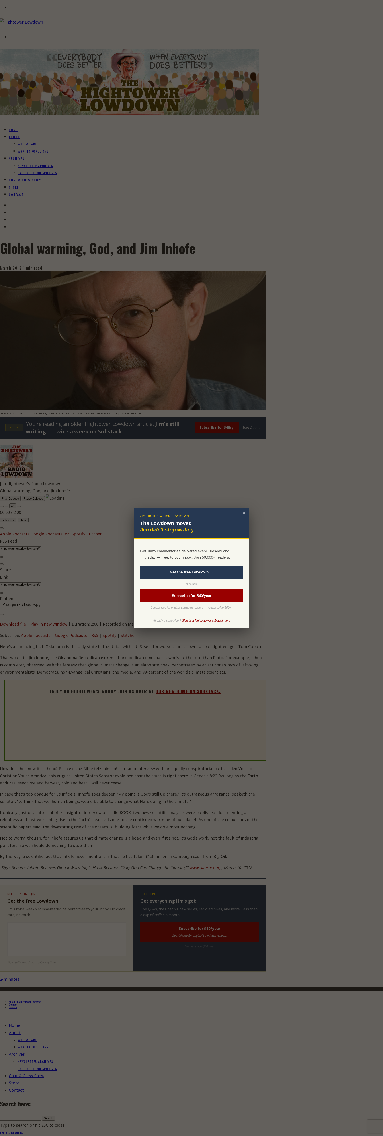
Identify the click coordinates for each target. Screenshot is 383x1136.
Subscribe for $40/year (191, 596)
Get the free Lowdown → (191, 572)
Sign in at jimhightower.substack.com (206, 620)
